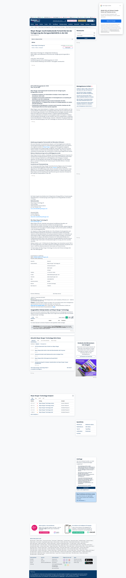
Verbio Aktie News (84, 553)
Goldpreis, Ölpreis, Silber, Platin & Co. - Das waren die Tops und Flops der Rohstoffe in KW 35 (85, 89)
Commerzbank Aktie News (75, 544)
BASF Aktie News (33, 543)
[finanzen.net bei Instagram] (64, 560)
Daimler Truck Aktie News (43, 551)
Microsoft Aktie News (34, 544)
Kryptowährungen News (47, 542)
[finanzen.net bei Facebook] (67, 560)
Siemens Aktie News (62, 550)
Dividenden (88, 431)
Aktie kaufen (67, 47)
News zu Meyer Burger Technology (58, 27)
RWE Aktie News (62, 546)
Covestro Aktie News (52, 550)
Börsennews (33, 540)
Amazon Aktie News (51, 543)
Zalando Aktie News (50, 553)
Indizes (41, 24)
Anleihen (70, 24)
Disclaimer (54, 562)
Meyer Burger (46, 147)
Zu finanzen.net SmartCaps (86, 356)
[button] (72, 21)
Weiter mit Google (111, 21)
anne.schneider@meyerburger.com (39, 208)
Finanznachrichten (47, 540)
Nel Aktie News (33, 551)
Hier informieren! (81, 500)
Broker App (76, 562)
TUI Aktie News (73, 543)
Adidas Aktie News (90, 550)
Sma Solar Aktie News (55, 551)
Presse (31, 562)
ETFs (50, 24)
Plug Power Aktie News (87, 544)
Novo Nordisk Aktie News (72, 548)
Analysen (41, 47)
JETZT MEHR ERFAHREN (78, 532)
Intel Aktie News (33, 550)
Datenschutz (55, 560)
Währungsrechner (78, 560)
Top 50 (78, 429)
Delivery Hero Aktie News (66, 551)
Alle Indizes (88, 426)
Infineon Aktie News (44, 546)
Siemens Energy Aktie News (63, 543)
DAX (31, 17)
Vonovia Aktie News (84, 547)
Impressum (54, 559)
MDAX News (60, 540)
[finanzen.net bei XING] (69, 562)
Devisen (87, 24)
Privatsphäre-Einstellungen (55, 566)
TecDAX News (67, 540)
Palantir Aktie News (42, 550)
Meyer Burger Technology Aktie (44, 27)
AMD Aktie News (33, 548)
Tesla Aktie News (84, 542)
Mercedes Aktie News (65, 547)
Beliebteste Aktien (90, 424)
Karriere (32, 560)
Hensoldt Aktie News (34, 546)
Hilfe (42, 559)
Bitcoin (71, 17)
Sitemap (32, 564)
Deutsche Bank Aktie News (54, 544)
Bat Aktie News (33, 553)
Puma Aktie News (81, 550)
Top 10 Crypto (55, 17)
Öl (84, 17)
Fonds (46, 24)
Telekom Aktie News (86, 551)
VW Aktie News (41, 554)
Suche (86, 38)
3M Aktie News (33, 554)
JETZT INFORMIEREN (44, 532)
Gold (90, 17)
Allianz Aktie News (81, 543)
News (36, 24)
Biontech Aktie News (42, 547)
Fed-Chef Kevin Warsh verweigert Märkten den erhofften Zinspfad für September (85, 93)
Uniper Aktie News (42, 548)
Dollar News (32, 542)
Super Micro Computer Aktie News (63, 553)
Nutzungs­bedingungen (57, 564)
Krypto (82, 24)
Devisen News (89, 540)
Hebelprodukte (63, 24)
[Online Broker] (35, 21)
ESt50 (38, 17)
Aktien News (39, 540)
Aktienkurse (79, 424)
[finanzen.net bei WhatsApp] (65, 565)
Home (32, 27)
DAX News (54, 540)
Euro (78, 17)
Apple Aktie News (64, 544)
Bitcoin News (56, 542)
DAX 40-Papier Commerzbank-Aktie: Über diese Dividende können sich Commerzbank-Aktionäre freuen (85, 100)
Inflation (55, 167)
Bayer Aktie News (42, 543)
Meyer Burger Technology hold (46, 407)
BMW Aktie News (41, 553)
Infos (54, 306)
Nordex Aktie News (75, 547)
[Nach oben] (93, 576)
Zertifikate (55, 24)
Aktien (32, 24)
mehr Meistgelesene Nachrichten (84, 106)
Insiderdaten (79, 431)
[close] (120, 5)
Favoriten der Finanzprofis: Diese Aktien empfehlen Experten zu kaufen (85, 96)
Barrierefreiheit (55, 568)
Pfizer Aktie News (83, 548)
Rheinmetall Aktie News (74, 542)
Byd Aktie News (33, 547)
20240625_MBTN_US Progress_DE (40, 257)
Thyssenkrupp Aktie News (53, 547)
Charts (33, 47)
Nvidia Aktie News (64, 542)
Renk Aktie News (70, 546)
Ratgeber (93, 24)
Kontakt (31, 559)
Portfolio (79, 433)
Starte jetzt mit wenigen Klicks (37, 305)
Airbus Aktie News (90, 546)
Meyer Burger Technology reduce (46, 403)
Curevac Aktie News (71, 550)
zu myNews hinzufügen (36, 369)
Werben (43, 560)
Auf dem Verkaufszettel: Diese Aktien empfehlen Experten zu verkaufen (85, 103)
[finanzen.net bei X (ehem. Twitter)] (64, 562)
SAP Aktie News (43, 544)
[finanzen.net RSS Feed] (68, 565)
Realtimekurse (80, 426)
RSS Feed (69, 367)
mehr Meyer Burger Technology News (39, 367)
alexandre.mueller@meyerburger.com (40, 216)
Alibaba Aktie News (77, 551)
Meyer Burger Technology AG (38, 45)
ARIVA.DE (62, 576)
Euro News (38, 542)
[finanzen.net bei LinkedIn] (67, 562)
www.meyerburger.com (36, 221)
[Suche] (65, 21)
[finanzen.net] (35, 20)
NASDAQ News (82, 540)
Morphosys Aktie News (61, 548)
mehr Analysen (34, 414)
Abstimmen (86, 487)
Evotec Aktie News (51, 548)
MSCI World (46, 17)
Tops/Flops (88, 429)
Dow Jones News (74, 540)
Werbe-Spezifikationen (46, 562)
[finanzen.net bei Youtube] (69, 560)
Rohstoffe (76, 24)
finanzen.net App (78, 559)
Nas (63, 17)
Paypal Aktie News (54, 546)
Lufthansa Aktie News (80, 546)
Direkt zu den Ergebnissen (83, 489)
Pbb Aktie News (75, 553)
